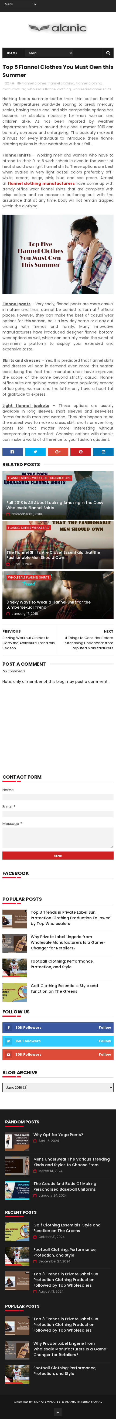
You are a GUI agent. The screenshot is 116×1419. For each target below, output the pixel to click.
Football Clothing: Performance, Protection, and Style (62, 964)
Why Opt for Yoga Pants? (58, 1134)
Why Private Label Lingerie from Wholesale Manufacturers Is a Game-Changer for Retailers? (68, 942)
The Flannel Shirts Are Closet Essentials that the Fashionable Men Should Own (53, 555)
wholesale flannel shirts (92, 89)
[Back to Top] (58, 1412)
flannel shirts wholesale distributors (39, 478)
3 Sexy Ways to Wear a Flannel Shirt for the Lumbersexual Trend (48, 604)
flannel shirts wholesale (28, 528)
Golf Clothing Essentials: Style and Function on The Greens (64, 988)
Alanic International (83, 1401)
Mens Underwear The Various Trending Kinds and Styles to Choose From (71, 1162)
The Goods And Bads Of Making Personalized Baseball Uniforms (64, 1186)
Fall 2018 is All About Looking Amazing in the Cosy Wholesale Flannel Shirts (54, 505)
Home (12, 53)
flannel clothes (34, 83)
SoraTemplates (47, 1401)
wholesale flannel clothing (49, 89)
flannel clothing (61, 83)
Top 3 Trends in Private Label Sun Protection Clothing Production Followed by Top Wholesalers (71, 918)
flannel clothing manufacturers (41, 183)
